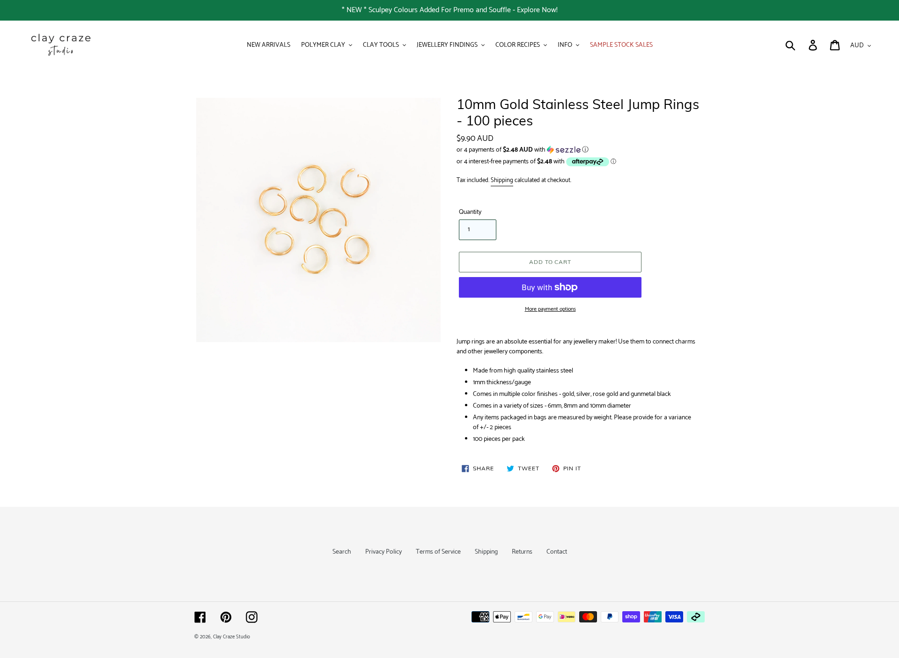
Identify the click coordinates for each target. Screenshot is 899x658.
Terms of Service (438, 552)
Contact (556, 552)
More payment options (550, 309)
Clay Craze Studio (231, 637)
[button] (581, 150)
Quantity (470, 212)
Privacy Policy (383, 552)
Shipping (502, 180)
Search (341, 552)
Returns (522, 552)
